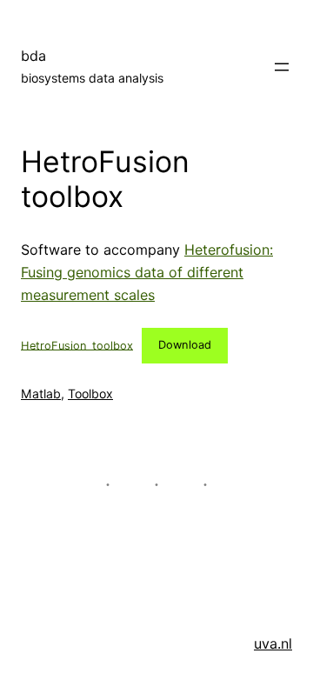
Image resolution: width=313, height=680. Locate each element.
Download (184, 344)
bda (33, 55)
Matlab (41, 393)
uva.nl (273, 643)
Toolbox (90, 393)
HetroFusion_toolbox (77, 344)
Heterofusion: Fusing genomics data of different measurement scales (147, 272)
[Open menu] (281, 67)
